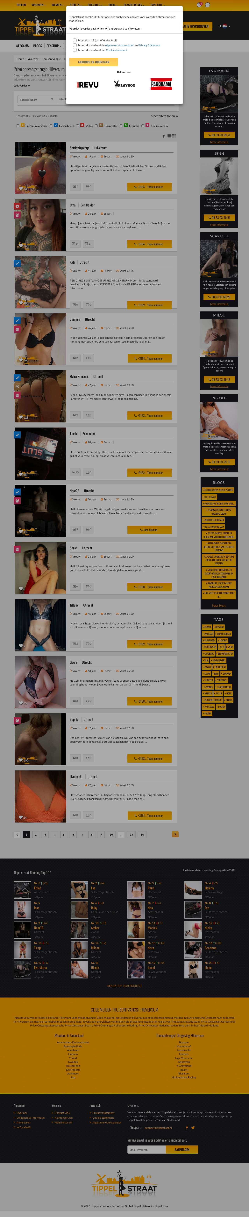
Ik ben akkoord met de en (119, 45)
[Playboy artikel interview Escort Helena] (124, 83)
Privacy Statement (149, 45)
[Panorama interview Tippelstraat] (161, 84)
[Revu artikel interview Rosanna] (87, 84)
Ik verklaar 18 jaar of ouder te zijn (98, 40)
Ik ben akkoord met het (102, 50)
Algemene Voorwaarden (119, 45)
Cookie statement (116, 50)
